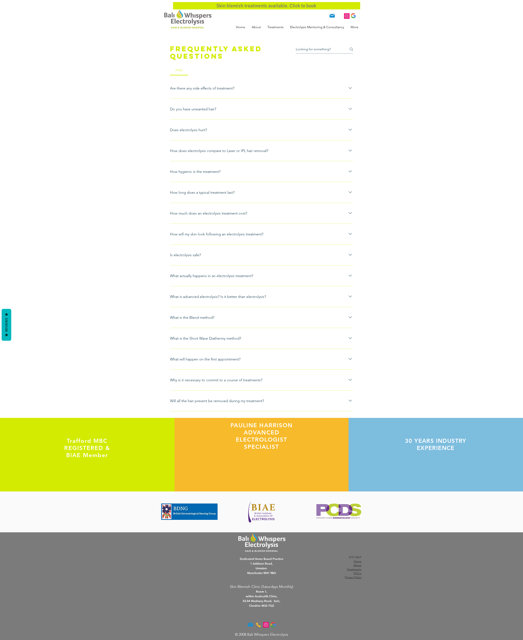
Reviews (6, 325)
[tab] (179, 70)
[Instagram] (347, 16)
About (357, 565)
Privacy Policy (353, 577)
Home (357, 561)
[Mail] (332, 16)
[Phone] (339, 15)
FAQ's (357, 573)
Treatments (354, 569)
